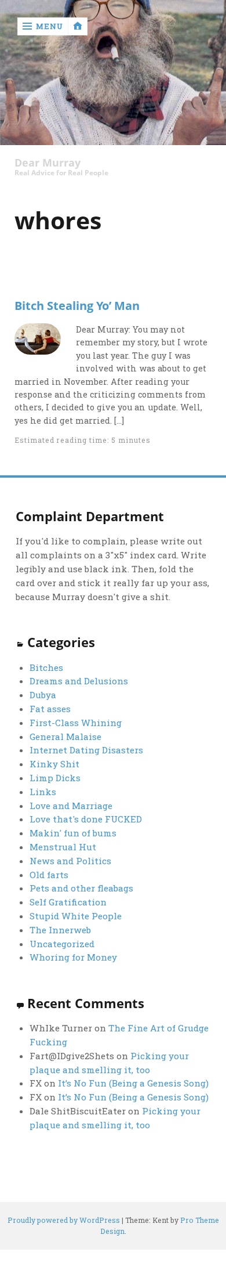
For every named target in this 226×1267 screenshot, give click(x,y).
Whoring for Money (73, 957)
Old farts (49, 874)
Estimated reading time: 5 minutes (82, 440)
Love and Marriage (71, 805)
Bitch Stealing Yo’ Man (77, 305)
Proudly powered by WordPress (64, 1220)
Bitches (46, 667)
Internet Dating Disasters (86, 750)
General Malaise (65, 736)
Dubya (43, 695)
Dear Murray (47, 163)
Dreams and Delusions (79, 681)
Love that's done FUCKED (86, 819)
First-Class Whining (76, 722)
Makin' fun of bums (73, 833)
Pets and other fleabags (81, 888)
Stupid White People (76, 916)
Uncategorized (62, 944)
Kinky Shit (54, 764)
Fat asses (50, 708)
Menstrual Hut (63, 847)
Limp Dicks (55, 778)
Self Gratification (68, 902)
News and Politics (70, 861)
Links (43, 791)
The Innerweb (60, 930)
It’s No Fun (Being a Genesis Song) (133, 1083)
